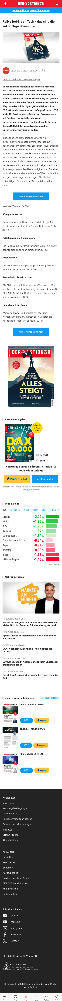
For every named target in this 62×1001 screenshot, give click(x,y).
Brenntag (7, 550)
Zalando (6, 516)
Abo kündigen (10, 839)
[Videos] (5, 997)
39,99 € (27, 720)
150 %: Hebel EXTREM (32, 704)
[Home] (36, 997)
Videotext (8, 829)
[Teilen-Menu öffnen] (46, 997)
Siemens (7, 531)
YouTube (15, 921)
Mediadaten (9, 797)
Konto (28, 489)
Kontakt (14, 915)
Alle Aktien (9, 851)
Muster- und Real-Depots (17, 878)
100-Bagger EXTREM (31, 753)
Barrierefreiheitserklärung (17, 818)
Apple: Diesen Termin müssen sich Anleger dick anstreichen (29, 637)
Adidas (6, 521)
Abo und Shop (10, 888)
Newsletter (9, 862)
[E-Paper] (26, 997)
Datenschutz (10, 813)
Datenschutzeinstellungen (17, 824)
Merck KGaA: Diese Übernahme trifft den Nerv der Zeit (30, 676)
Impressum (9, 802)
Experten (8, 867)
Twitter (14, 940)
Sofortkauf (22, 479)
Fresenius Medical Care (14, 540)
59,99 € (27, 770)
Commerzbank (10, 535)
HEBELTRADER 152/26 (32, 728)
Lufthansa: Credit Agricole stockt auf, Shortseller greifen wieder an (30, 663)
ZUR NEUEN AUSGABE (31, 196)
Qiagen (6, 554)
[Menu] (58, 3)
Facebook (15, 934)
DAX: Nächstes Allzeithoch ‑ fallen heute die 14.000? (27, 650)
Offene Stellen (11, 834)
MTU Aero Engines (11, 559)
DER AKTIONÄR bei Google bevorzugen (21, 79)
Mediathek (8, 856)
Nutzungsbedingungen (15, 808)
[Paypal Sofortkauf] (41, 720)
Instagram (16, 928)
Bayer (5, 545)
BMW (5, 526)
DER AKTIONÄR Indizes (15, 883)
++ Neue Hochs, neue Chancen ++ (31, 10)
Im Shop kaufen (45, 478)
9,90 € (26, 745)
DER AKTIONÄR (37, 70)
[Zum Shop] (15, 997)
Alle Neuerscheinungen (50, 698)
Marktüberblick (11, 872)
